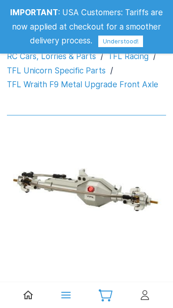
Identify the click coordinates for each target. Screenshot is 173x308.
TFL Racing (128, 56)
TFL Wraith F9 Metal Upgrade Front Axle (82, 84)
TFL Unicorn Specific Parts (56, 70)
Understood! (120, 41)
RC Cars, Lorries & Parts (51, 56)
